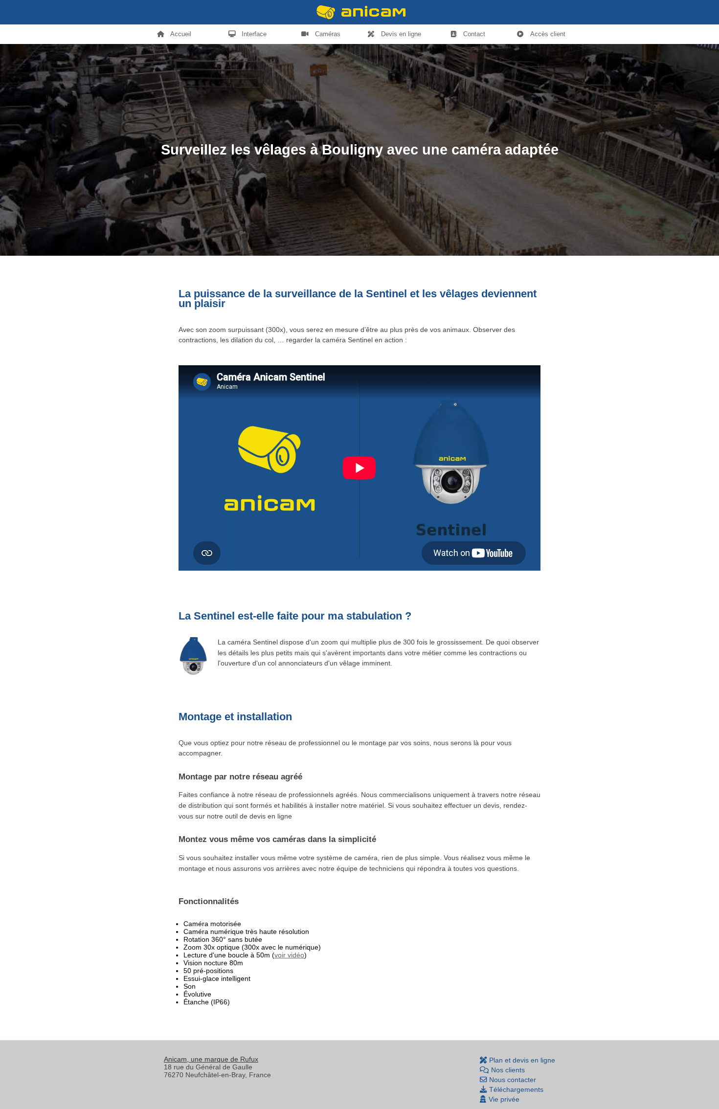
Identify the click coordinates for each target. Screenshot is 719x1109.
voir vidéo (289, 955)
